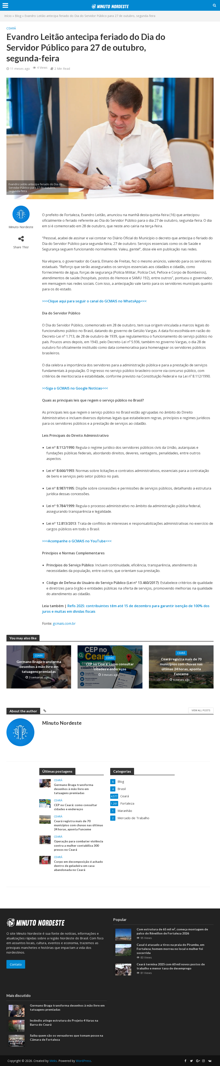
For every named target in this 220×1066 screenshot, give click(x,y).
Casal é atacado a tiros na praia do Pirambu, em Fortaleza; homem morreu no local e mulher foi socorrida (170, 949)
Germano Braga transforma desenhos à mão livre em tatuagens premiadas (39, 666)
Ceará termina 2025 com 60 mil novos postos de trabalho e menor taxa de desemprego (171, 966)
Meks (53, 1061)
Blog (18, 16)
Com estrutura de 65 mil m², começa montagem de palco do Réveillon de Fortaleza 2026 (172, 931)
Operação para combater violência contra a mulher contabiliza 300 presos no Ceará (78, 845)
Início (8, 16)
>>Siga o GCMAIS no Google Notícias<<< (75, 388)
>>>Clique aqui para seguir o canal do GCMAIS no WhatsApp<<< (94, 301)
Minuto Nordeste (21, 227)
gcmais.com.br (64, 623)
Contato (16, 964)
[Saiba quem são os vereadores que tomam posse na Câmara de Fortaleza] (16, 1040)
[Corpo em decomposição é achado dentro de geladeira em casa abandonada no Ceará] (45, 859)
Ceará (11, 28)
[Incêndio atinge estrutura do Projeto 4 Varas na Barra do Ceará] (16, 1025)
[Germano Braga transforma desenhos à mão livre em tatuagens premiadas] (45, 783)
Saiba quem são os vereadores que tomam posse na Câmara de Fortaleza (66, 1037)
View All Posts (201, 710)
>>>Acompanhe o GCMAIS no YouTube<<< (77, 541)
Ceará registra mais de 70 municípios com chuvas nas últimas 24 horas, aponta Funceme (181, 666)
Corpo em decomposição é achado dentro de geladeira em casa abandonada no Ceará (78, 866)
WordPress (83, 1061)
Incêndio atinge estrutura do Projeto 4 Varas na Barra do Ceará (64, 1022)
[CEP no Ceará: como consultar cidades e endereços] (45, 803)
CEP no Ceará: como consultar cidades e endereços (110, 666)
